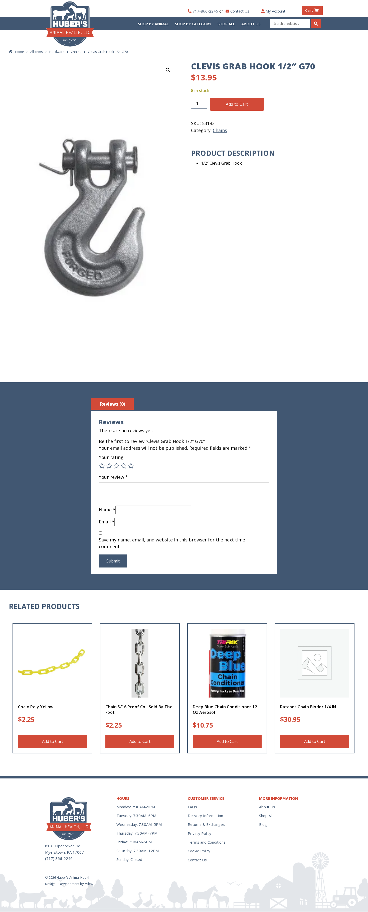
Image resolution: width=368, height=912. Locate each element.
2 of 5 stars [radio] (109, 466)
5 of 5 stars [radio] (131, 466)
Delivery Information (205, 815)
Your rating (111, 457)
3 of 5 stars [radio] (116, 466)
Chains (76, 51)
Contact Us (239, 11)
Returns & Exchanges (206, 824)
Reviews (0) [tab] (112, 404)
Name (107, 510)
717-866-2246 (205, 11)
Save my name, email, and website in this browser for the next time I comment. (173, 543)
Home (19, 51)
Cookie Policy (199, 850)
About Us (250, 23)
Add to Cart (237, 104)
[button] (167, 70)
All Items (36, 51)
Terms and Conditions (207, 842)
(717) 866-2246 (59, 858)
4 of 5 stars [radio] (124, 466)
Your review (113, 477)
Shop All (226, 23)
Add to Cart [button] (52, 741)
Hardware (57, 51)
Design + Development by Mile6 (69, 883)
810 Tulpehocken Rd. (63, 845)
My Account (275, 11)
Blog (263, 824)
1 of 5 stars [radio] (102, 466)
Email (106, 522)
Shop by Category (193, 23)
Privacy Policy (199, 833)
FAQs (192, 806)
